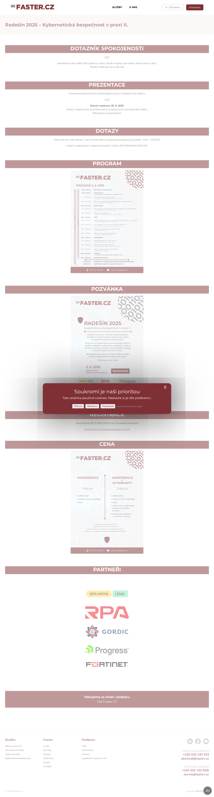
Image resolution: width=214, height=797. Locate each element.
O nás (133, 7)
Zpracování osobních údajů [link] (129, 406)
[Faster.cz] (32, 7)
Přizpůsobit (108, 406)
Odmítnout (92, 406)
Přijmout (78, 406)
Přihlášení (174, 7)
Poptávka (194, 7)
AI (208, 790)
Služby (117, 7)
